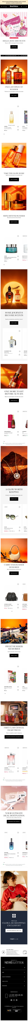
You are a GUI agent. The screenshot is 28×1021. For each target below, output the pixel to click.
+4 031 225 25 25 (16, 995)
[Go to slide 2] (5, 264)
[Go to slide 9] (12, 264)
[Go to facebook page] (11, 1000)
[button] (18, 106)
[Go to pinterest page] (16, 1000)
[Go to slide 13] (16, 264)
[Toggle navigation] (2, 6)
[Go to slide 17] (20, 264)
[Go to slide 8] (11, 264)
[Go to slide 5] (8, 264)
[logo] (14, 6)
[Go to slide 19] (22, 264)
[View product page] (11, 116)
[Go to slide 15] (18, 264)
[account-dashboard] (6, 6)
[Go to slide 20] (23, 264)
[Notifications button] (21, 6)
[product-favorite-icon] (18, 127)
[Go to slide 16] (19, 264)
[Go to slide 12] (15, 264)
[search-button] (4, 6)
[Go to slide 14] (17, 264)
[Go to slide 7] (10, 264)
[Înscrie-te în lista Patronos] (24, 967)
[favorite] (24, 6)
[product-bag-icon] (18, 130)
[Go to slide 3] (6, 264)
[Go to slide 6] (9, 264)
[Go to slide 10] (13, 264)
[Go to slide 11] (14, 264)
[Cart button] (26, 6)
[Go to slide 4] (7, 264)
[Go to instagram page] (14, 1000)
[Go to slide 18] (21, 264)
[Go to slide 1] (4, 264)
